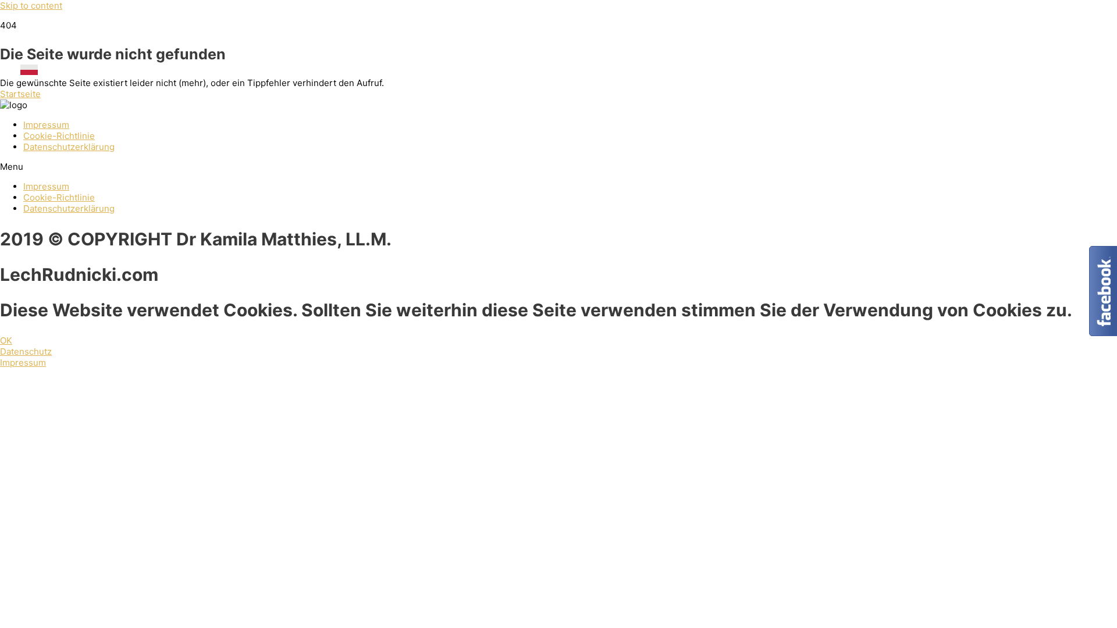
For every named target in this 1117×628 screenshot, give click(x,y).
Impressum (46, 124)
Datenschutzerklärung (69, 146)
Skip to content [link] (31, 5)
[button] (20, 93)
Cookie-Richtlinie (59, 135)
